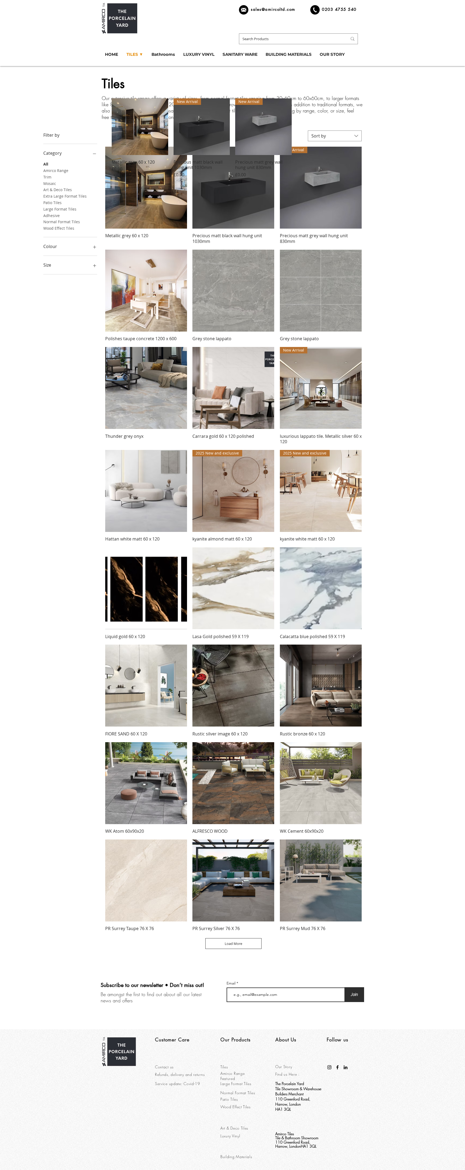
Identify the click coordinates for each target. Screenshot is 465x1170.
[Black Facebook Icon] (337, 1067)
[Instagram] (329, 1067)
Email (232, 983)
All (45, 164)
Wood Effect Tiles (58, 228)
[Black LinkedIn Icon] (345, 1067)
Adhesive (51, 215)
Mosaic (49, 183)
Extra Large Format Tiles (65, 196)
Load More (233, 943)
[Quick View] (140, 126)
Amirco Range (55, 170)
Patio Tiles (52, 202)
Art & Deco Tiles (57, 189)
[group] (232, 138)
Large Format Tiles (59, 209)
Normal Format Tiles (61, 221)
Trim (47, 177)
